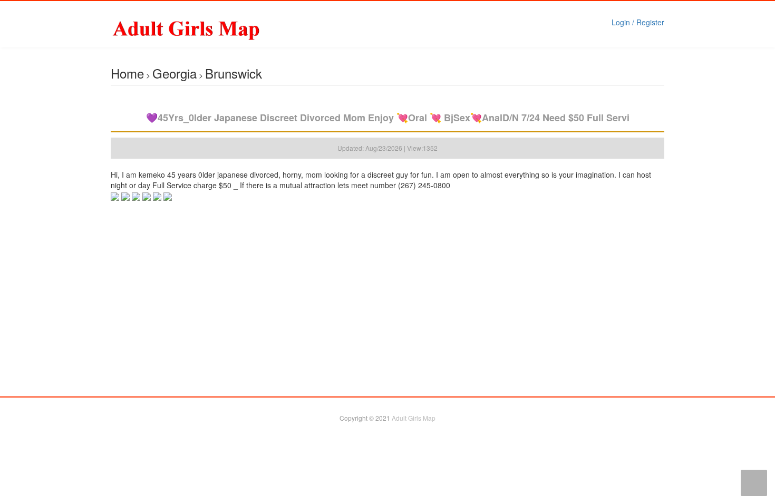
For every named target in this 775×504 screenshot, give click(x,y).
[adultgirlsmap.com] (213, 29)
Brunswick (233, 73)
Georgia (174, 73)
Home (127, 73)
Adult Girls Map (413, 417)
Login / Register (638, 22)
